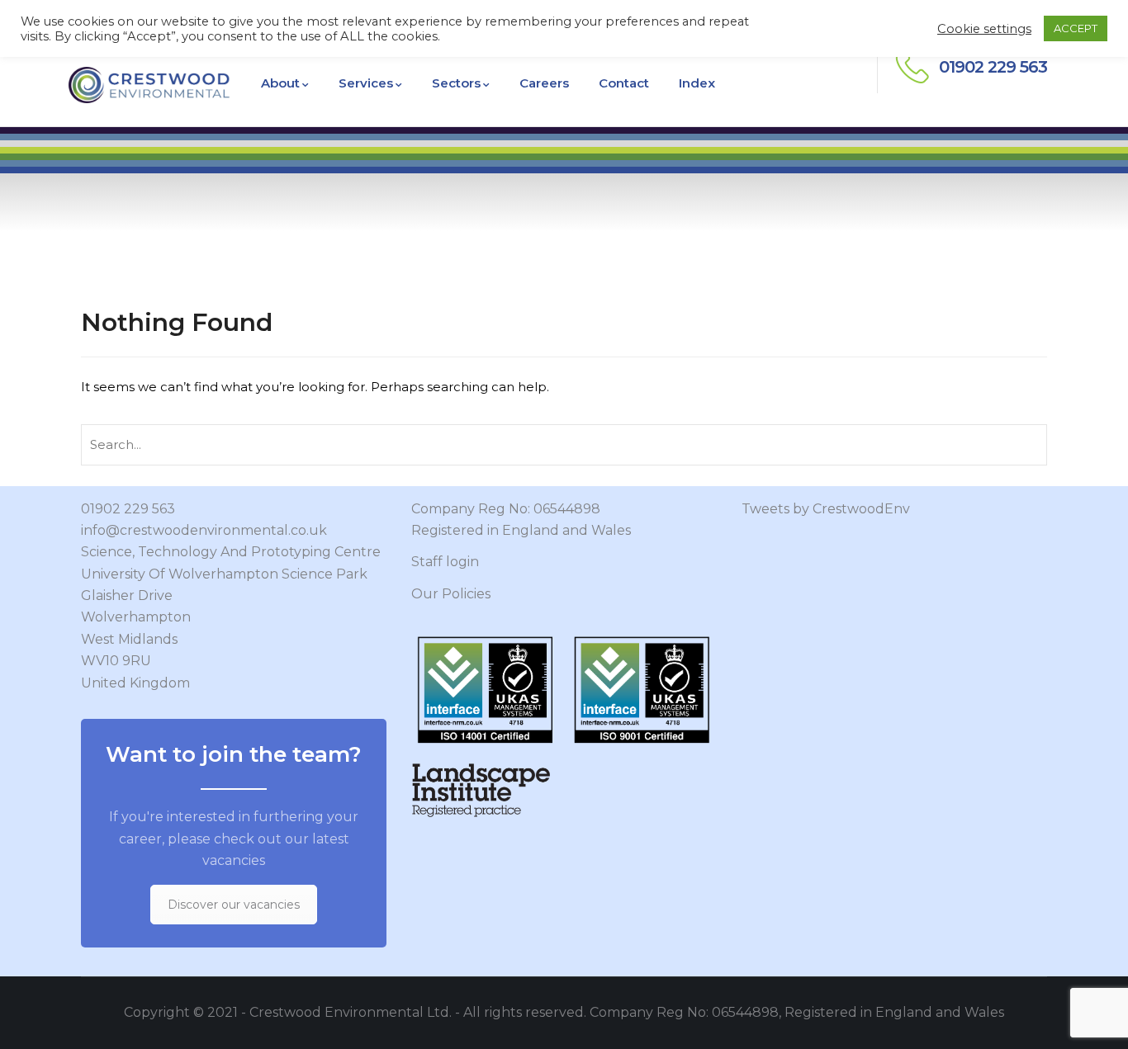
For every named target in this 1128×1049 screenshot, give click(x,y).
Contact (624, 83)
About (280, 83)
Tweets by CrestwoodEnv (826, 509)
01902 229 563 (128, 509)
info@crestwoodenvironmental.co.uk (204, 530)
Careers (544, 83)
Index (697, 83)
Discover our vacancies (234, 904)
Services (366, 83)
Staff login (445, 561)
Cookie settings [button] (984, 28)
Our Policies (451, 594)
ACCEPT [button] (1075, 28)
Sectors (456, 83)
